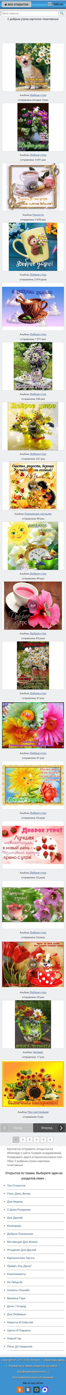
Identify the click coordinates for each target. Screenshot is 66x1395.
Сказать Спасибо (18, 1290)
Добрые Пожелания (20, 1233)
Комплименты (16, 1274)
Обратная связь (54, 1360)
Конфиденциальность (31, 1371)
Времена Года (16, 1298)
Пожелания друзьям (38, 513)
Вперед (46, 1128)
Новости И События (20, 1322)
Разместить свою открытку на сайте (33, 1365)
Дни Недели (15, 1201)
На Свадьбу (15, 1282)
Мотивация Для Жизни (22, 1241)
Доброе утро (38, 95)
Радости (38, 214)
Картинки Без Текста (20, 1258)
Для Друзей (15, 1217)
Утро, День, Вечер (18, 1193)
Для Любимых (16, 1314)
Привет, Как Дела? (19, 1266)
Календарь (14, 1225)
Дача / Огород (16, 1306)
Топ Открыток (16, 1185)
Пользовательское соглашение (33, 1377)
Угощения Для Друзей (21, 1250)
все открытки (16, 4)
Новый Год (14, 1338)
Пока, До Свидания (19, 1346)
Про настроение (38, 1112)
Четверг (38, 1052)
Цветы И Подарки (18, 1330)
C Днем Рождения (19, 1209)
